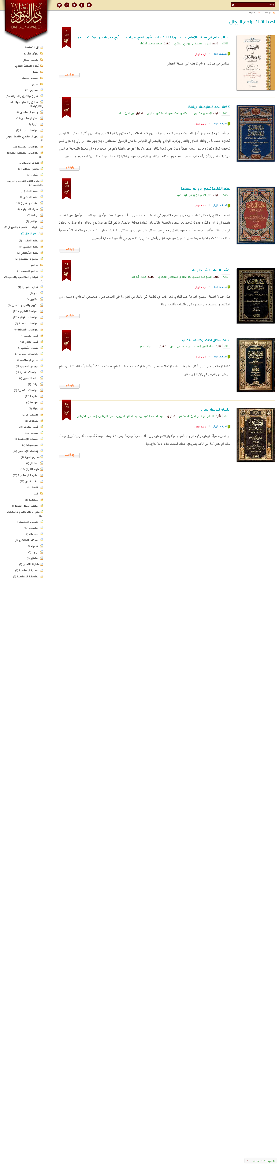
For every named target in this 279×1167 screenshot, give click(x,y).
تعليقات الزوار (220, 54)
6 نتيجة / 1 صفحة (264, 1160)
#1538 (225, 43)
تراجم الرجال (200, 54)
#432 (225, 195)
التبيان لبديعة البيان (215, 409)
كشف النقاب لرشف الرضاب (210, 270)
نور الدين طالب (126, 113)
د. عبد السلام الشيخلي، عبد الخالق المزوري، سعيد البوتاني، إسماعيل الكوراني (121, 416)
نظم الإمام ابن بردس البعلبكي (194, 195)
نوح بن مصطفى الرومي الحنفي (192, 43)
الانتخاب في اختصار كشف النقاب (206, 340)
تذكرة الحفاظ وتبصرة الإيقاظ (209, 107)
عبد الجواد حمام (149, 346)
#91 (226, 346)
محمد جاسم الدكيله (151, 43)
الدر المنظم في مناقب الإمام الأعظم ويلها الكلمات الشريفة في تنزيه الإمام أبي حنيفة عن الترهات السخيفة (151, 37)
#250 (225, 276)
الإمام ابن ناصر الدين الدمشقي (196, 416)
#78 (226, 416)
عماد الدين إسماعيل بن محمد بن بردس (192, 346)
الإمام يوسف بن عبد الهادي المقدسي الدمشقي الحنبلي (179, 113)
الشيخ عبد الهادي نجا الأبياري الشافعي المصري (185, 276)
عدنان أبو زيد (139, 276)
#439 (225, 113)
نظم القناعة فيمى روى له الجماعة (205, 188)
